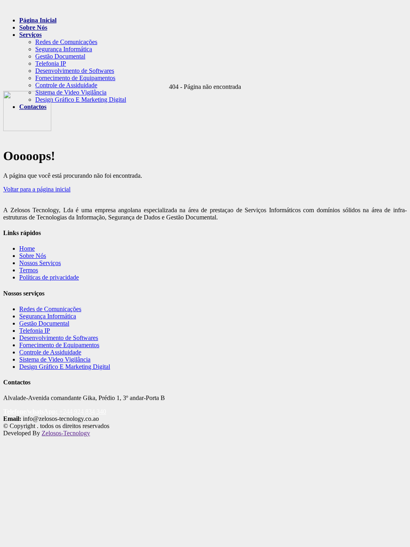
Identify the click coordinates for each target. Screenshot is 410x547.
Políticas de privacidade (49, 277)
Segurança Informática (63, 49)
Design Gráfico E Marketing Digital (64, 366)
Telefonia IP (50, 63)
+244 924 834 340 (54, 411)
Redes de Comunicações (66, 41)
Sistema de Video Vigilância (54, 359)
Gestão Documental (60, 56)
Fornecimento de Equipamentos (75, 77)
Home (27, 248)
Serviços (30, 34)
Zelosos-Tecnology (66, 433)
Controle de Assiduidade (66, 85)
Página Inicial (37, 20)
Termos (28, 270)
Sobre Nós (33, 27)
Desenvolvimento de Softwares (74, 70)
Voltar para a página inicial (36, 189)
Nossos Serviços (40, 262)
